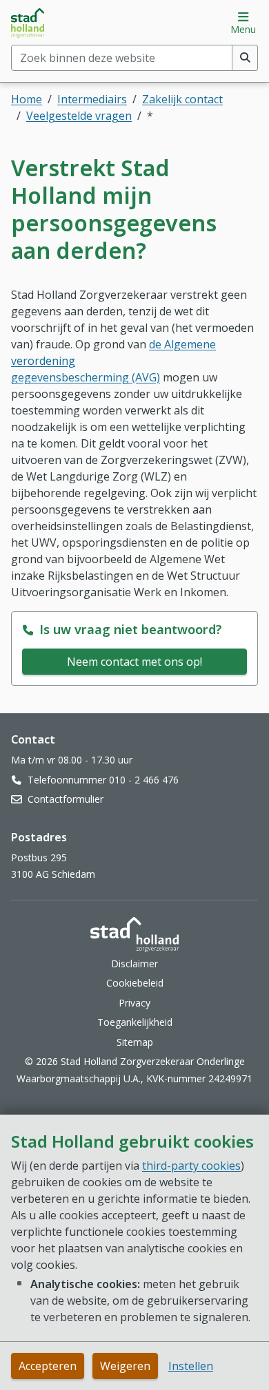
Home (26, 99)
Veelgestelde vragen (79, 115)
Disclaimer (134, 963)
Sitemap (135, 1042)
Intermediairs (92, 99)
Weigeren (125, 1365)
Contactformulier (65, 798)
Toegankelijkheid (134, 1022)
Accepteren (48, 1365)
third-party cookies (191, 1165)
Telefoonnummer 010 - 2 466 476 (103, 779)
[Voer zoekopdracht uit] (245, 58)
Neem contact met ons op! (134, 661)
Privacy (134, 1002)
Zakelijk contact (182, 99)
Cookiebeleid (134, 982)
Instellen (190, 1365)
